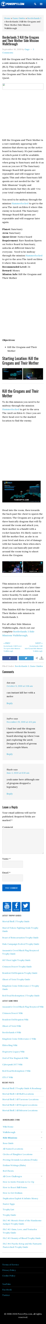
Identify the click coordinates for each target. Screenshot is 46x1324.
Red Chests (8, 1171)
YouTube (6, 1284)
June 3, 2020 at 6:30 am (18, 773)
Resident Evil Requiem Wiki (15, 1019)
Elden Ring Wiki (9, 1045)
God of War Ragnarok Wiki (15, 1058)
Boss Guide (8, 1143)
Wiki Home (8, 1126)
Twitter (6, 1295)
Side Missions (10, 1137)
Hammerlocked (20, 203)
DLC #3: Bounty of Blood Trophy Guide (22, 1238)
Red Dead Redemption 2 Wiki (16, 1071)
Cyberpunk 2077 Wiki (12, 1064)
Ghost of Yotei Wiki (11, 1026)
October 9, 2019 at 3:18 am (20, 686)
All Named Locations (13, 1148)
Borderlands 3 (22, 666)
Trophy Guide (9, 1215)
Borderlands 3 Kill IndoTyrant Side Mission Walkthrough (33, 647)
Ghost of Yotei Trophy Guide (16, 979)
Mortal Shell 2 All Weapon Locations (19, 1105)
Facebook (7, 1289)
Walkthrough (9, 1132)
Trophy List (8, 1209)
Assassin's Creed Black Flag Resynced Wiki (22, 1006)
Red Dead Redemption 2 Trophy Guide (21, 995)
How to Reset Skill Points (15, 1187)
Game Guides (36, 666)
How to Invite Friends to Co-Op (18, 1182)
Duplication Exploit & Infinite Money (20, 1198)
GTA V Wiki (7, 1077)
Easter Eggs (9, 1204)
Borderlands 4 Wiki (11, 1032)
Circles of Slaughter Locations (17, 1154)
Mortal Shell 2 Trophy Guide (16, 921)
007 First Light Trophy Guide (16, 960)
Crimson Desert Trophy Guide (17, 966)
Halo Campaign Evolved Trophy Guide (20, 944)
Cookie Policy (8, 1275)
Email (6, 872)
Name (6, 858)
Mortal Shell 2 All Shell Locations (18, 1094)
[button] (35, 4)
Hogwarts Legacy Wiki (13, 1051)
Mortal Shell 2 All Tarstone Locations (20, 1099)
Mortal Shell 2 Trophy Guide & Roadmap (21, 1088)
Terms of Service (10, 1264)
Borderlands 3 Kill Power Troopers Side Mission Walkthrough (13, 647)
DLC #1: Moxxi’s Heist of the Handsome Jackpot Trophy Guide (22, 1222)
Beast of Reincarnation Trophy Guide (20, 937)
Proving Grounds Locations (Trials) (20, 1159)
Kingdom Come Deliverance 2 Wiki (19, 1039)
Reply (10, 703)
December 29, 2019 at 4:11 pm (21, 722)
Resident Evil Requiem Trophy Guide (19, 973)
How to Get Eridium (12, 1193)
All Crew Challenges (12, 1176)
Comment (7, 827)
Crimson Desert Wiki (12, 1013)
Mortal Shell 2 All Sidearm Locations (20, 1110)
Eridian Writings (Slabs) (14, 1165)
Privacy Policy (9, 1270)
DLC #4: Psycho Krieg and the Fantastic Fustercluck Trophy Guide (22, 1245)
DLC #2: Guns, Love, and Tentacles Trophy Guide (20, 1231)
